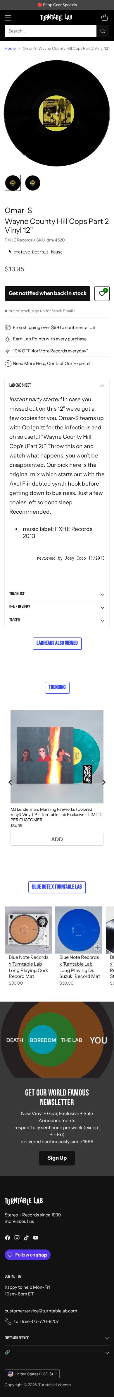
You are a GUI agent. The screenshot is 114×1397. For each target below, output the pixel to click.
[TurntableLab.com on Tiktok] (26, 1238)
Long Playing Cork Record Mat (28, 973)
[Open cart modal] (104, 17)
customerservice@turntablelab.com (41, 1311)
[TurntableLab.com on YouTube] (35, 1238)
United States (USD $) (34, 1374)
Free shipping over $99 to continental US (54, 327)
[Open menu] (8, 17)
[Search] (102, 31)
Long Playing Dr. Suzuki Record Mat (79, 973)
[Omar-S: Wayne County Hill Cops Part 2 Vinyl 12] (57, 113)
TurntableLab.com (54, 1384)
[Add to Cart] (46, 947)
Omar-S (18, 210)
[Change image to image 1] (13, 183)
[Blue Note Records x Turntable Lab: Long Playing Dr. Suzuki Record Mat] (78, 930)
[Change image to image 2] (33, 183)
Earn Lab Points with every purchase (50, 339)
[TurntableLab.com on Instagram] (16, 1238)
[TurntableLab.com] (57, 17)
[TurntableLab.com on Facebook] (7, 1238)
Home (10, 48)
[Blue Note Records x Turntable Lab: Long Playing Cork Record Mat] (28, 930)
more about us (19, 1221)
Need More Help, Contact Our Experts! (51, 363)
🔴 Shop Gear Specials (57, 4)
